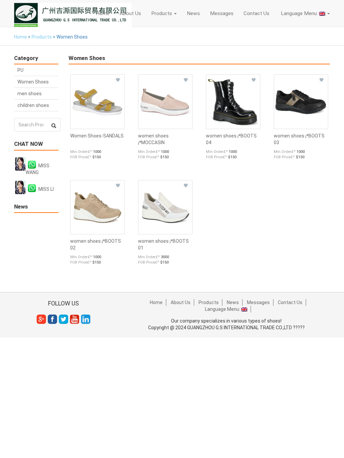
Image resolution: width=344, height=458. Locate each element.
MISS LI (46, 189)
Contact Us (256, 13)
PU (20, 70)
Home (103, 13)
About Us (130, 13)
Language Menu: (299, 13)
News (193, 13)
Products (162, 13)
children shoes (33, 105)
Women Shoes (33, 81)
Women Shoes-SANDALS (97, 135)
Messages (221, 13)
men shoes (29, 93)
